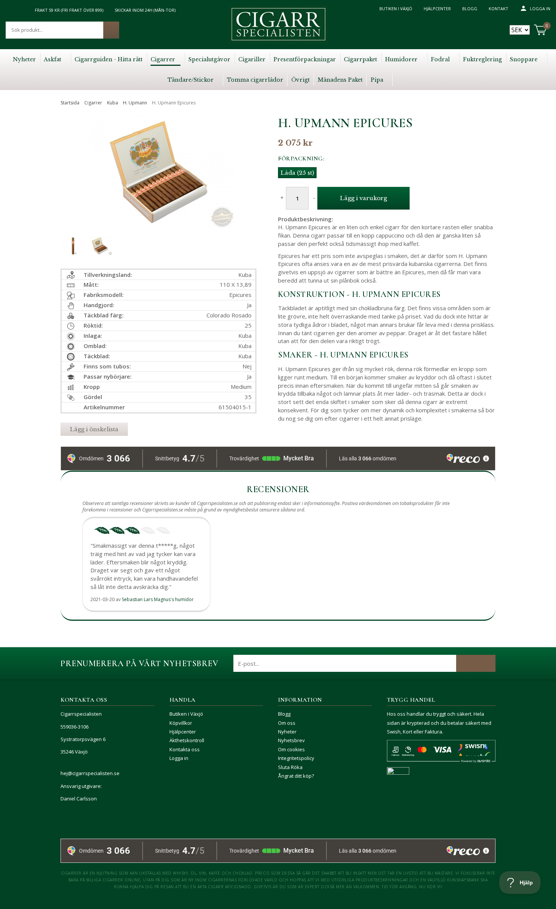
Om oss (286, 722)
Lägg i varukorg (363, 198)
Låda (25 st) (297, 172)
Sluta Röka (290, 767)
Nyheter (287, 731)
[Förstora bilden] (158, 188)
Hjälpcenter (437, 8)
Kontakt (498, 8)
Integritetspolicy (296, 758)
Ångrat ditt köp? (296, 775)
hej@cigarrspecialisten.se (90, 773)
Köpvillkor (180, 722)
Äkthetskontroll (186, 740)
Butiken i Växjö (395, 8)
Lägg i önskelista (94, 429)
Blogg (469, 8)
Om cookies (291, 749)
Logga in (540, 8)
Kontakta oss (184, 749)
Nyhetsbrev (291, 740)
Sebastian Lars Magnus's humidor (158, 599)
